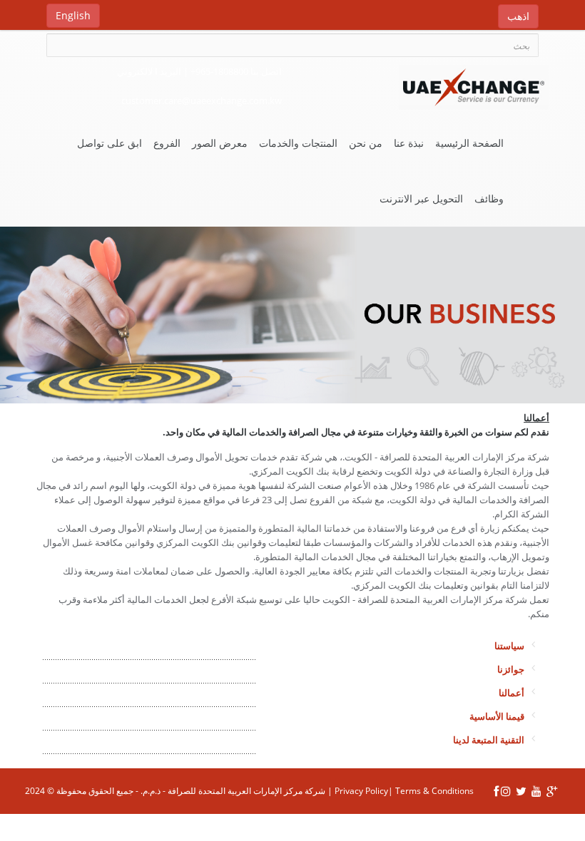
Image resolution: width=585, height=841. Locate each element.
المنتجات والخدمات (298, 143)
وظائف (489, 198)
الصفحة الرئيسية (469, 143)
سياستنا (509, 645)
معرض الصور (220, 143)
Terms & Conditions (434, 791)
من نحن (365, 143)
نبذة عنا (409, 143)
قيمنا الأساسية (496, 716)
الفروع (166, 143)
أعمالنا (511, 692)
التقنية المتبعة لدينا (488, 739)
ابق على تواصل (109, 143)
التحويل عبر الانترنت (421, 198)
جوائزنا (510, 669)
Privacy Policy (361, 791)
